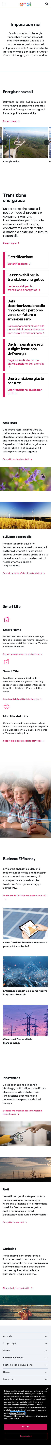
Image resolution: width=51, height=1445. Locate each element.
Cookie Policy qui (17, 1413)
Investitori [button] (8, 1379)
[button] (4, 4)
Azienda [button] (7, 1336)
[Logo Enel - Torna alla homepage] (25, 4)
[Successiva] (47, 142)
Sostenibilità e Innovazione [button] (17, 1364)
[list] (25, 149)
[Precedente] (4, 142)
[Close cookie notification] (47, 1388)
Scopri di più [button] (9, 1343)
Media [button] (6, 1350)
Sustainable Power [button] (13, 1357)
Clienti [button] (6, 1372)
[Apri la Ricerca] (47, 4)
